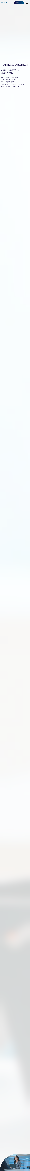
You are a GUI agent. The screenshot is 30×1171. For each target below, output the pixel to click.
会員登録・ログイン (19, 2)
